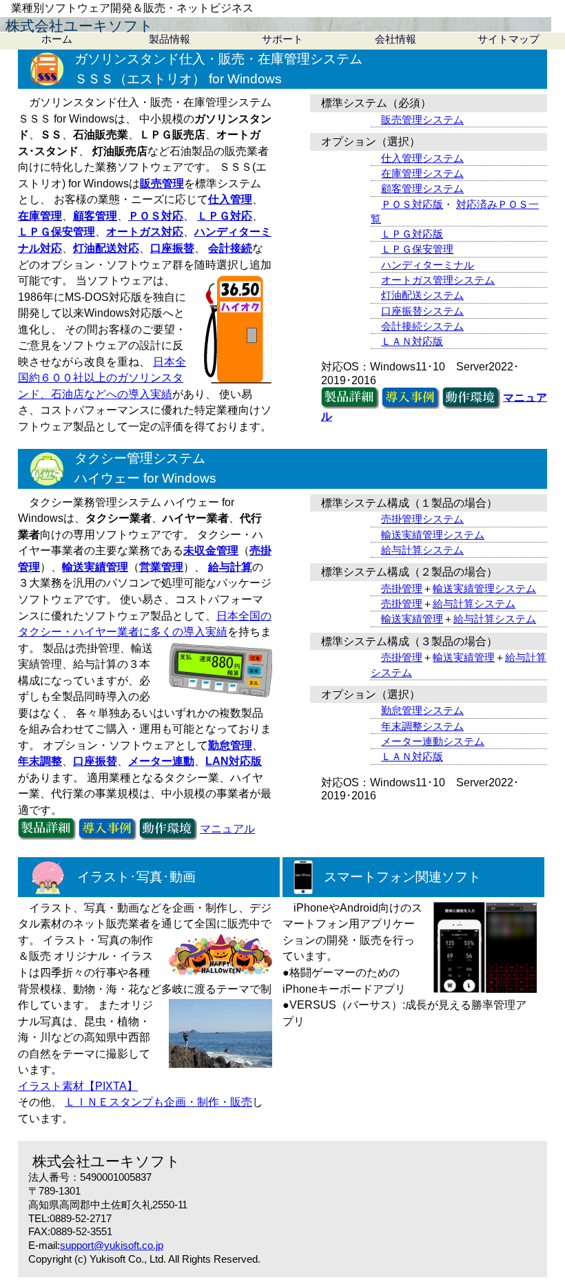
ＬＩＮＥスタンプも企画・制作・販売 (158, 1102)
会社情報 (395, 39)
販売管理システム (422, 119)
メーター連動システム (432, 741)
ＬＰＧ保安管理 (417, 249)
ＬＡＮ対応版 (412, 341)
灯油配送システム (422, 295)
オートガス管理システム (438, 280)
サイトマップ (508, 39)
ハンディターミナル (427, 265)
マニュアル (227, 828)
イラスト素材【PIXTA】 (78, 1086)
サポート (282, 39)
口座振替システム (422, 311)
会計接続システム (422, 326)
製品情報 (169, 39)
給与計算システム (422, 550)
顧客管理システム (422, 188)
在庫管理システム (422, 173)
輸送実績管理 (412, 618)
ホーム (56, 39)
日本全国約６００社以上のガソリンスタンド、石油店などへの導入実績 (102, 378)
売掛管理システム (422, 519)
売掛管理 (401, 588)
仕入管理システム (422, 158)
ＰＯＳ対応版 (412, 204)
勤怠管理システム (422, 710)
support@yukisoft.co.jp (111, 1245)
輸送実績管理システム (432, 534)
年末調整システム (422, 726)
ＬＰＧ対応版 (412, 234)
